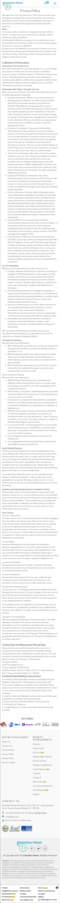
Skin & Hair (38, 781)
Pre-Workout (39, 790)
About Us (6, 741)
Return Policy (8, 758)
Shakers (36, 794)
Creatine (36, 773)
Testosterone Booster (43, 786)
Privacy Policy (8, 754)
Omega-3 (37, 777)
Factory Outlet (8, 762)
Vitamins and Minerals (42, 765)
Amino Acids (38, 748)
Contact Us (7, 746)
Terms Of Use (8, 750)
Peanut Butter (39, 769)
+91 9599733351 (12, 813)
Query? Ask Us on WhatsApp (18, 820)
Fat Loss (36, 752)
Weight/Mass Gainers (42, 756)
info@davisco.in (12, 817)
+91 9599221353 (28, 813)
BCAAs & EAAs (39, 761)
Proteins (36, 744)
